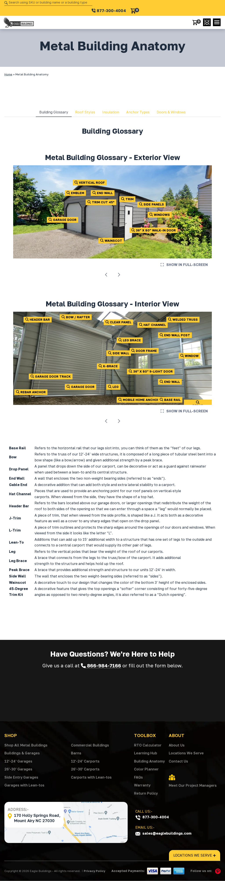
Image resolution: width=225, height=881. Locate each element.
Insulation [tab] (110, 112)
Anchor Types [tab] (138, 112)
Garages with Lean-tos (24, 785)
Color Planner (146, 769)
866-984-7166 (103, 665)
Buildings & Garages (22, 753)
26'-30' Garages (18, 769)
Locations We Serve (186, 753)
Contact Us (178, 761)
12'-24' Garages (18, 761)
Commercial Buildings (90, 745)
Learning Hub (145, 753)
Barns (76, 753)
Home (8, 74)
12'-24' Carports (85, 761)
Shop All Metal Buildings (25, 745)
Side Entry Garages (21, 777)
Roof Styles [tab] (85, 112)
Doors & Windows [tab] (171, 112)
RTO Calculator (147, 745)
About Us (177, 745)
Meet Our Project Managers (193, 785)
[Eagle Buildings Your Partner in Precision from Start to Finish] (18, 22)
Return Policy (146, 793)
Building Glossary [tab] (53, 112)
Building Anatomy (149, 761)
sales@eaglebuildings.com (166, 833)
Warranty (142, 785)
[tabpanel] (112, 364)
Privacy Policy (94, 871)
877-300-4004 (155, 817)
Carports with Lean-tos (91, 777)
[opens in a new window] (207, 22)
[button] (217, 22)
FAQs (138, 777)
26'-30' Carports (85, 769)
